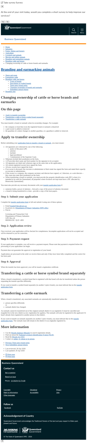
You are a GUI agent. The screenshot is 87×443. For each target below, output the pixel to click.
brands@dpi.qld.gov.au (18, 206)
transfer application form (52, 185)
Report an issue (10, 377)
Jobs (57, 392)
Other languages (9, 395)
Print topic (11, 356)
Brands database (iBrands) (20, 333)
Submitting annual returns (19, 89)
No (7, 22)
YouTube (60, 408)
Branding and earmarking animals (17, 59)
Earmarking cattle (11, 77)
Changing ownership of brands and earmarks (26, 87)
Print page (11, 354)
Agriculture (9, 53)
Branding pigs (10, 92)
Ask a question (10, 373)
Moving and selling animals (15, 57)
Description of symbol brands (20, 83)
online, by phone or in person (23, 339)
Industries (8, 49)
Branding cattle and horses (14, 61)
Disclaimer (33, 390)
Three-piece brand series (18, 85)
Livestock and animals (13, 55)
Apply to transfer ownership (15, 115)
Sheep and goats (11, 75)
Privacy (58, 390)
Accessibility (34, 392)
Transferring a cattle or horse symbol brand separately (24, 117)
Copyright (7, 390)
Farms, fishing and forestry (15, 51)
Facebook (7, 408)
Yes (3, 22)
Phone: (15, 381)
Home (7, 47)
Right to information (11, 392)
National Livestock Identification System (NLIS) (36, 335)
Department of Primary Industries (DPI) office (32, 208)
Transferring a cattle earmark (15, 119)
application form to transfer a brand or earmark (34, 143)
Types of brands (15, 81)
